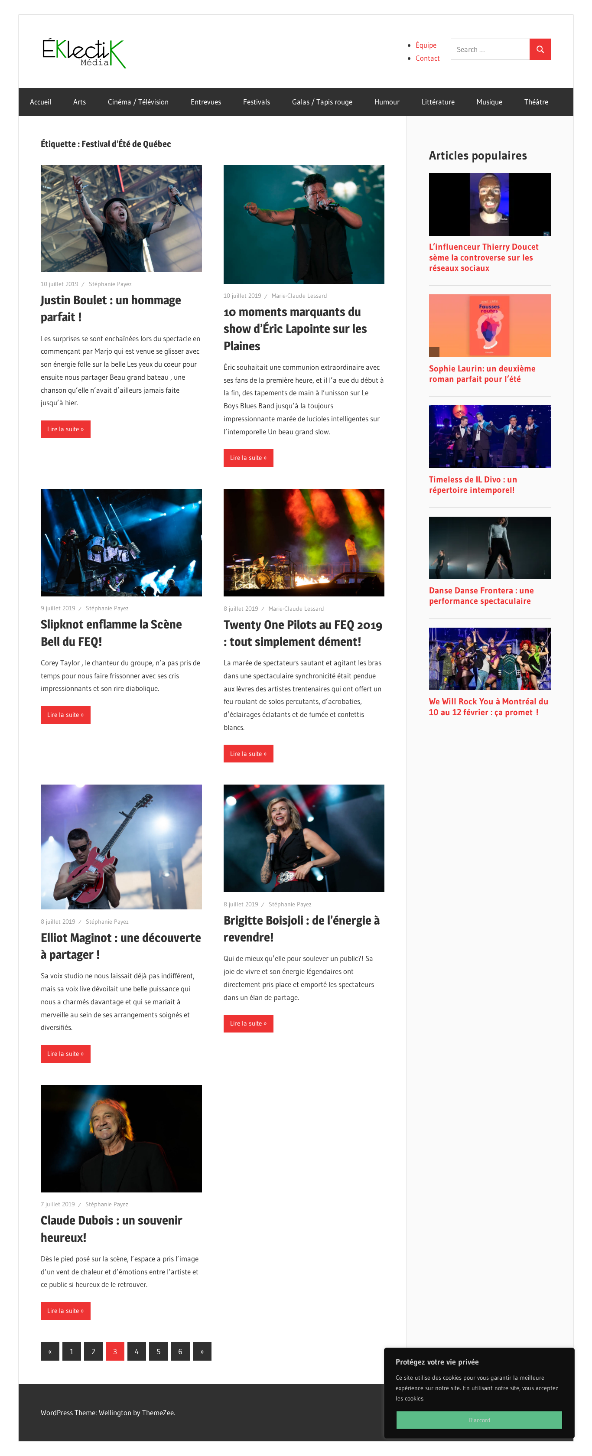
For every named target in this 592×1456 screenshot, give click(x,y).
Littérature (438, 101)
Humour (387, 101)
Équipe (426, 44)
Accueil (40, 101)
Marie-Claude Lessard (299, 296)
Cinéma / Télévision (138, 101)
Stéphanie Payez (110, 284)
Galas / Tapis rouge (322, 101)
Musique (489, 101)
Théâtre (536, 101)
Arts (79, 101)
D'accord (479, 1420)
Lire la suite (63, 429)
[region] (479, 1393)
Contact (428, 57)
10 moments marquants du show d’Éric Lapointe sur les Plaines (295, 328)
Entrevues (206, 101)
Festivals (256, 101)
